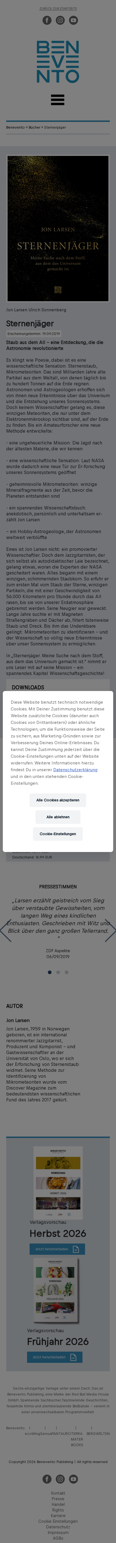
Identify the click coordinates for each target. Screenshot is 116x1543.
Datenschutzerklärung (75, 769)
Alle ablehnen (58, 817)
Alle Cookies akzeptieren (57, 800)
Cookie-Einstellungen (58, 834)
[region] (58, 771)
